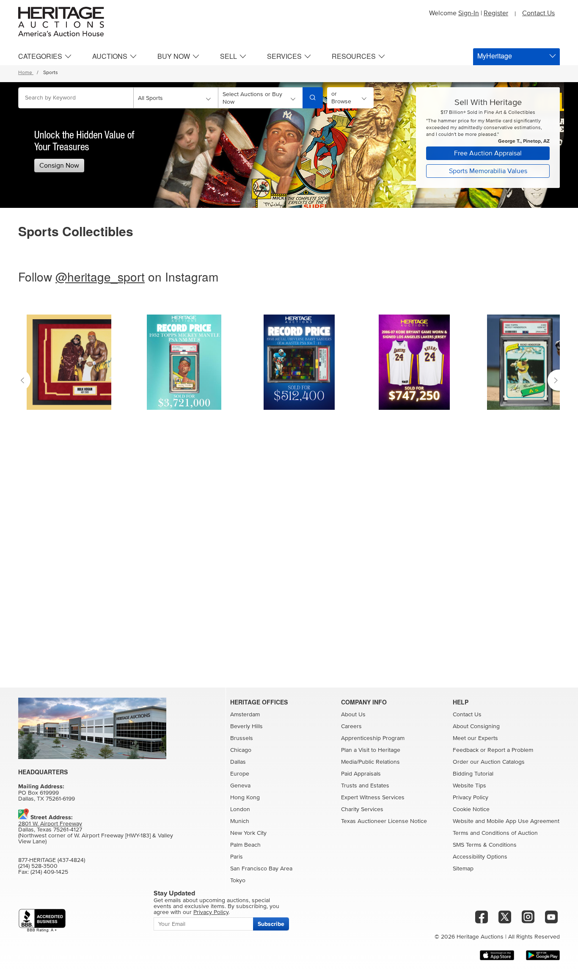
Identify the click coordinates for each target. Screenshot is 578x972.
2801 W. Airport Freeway (50, 824)
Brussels (241, 738)
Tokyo (237, 881)
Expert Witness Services (373, 798)
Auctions (109, 56)
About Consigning (476, 726)
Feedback (466, 750)
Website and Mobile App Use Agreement (506, 821)
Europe (239, 774)
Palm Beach (245, 845)
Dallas (238, 762)
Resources (354, 56)
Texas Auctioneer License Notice (384, 821)
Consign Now (59, 165)
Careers (351, 726)
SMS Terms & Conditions (485, 845)
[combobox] (76, 98)
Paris (236, 857)
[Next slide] (554, 380)
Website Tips (469, 786)
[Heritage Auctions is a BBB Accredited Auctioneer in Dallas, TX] (42, 920)
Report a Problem (510, 750)
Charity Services (362, 809)
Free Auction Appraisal (488, 153)
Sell (228, 56)
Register (496, 13)
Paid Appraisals (361, 774)
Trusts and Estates (365, 786)
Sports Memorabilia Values (488, 171)
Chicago (240, 750)
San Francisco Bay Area (261, 869)
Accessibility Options (480, 857)
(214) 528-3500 (38, 866)
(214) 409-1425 (49, 872)
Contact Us (538, 13)
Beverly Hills (246, 726)
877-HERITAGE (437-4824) (51, 860)
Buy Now (173, 56)
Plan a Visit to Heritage (370, 750)
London (240, 809)
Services (284, 56)
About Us (353, 715)
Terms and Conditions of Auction (495, 833)
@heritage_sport (100, 276)
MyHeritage (494, 56)
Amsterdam (245, 715)
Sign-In (468, 13)
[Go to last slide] (24, 380)
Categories (40, 56)
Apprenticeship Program (373, 738)
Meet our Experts (475, 738)
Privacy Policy (470, 798)
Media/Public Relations (370, 762)
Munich (239, 821)
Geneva (240, 786)
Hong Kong (245, 798)
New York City (248, 833)
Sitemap (463, 869)
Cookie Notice (471, 809)
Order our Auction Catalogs (489, 762)
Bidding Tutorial (473, 774)
